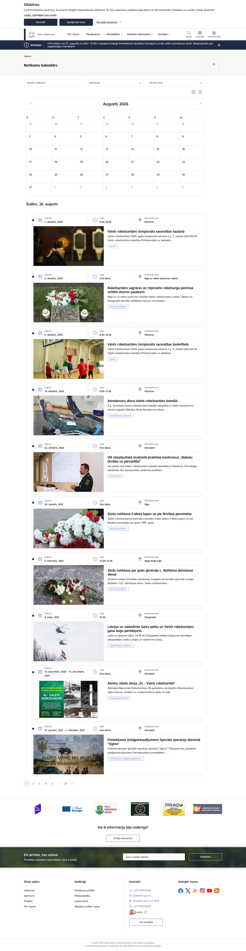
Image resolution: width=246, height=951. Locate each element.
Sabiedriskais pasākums (121, 415)
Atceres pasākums (118, 306)
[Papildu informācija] (145, 912)
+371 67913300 (142, 890)
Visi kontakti (146, 922)
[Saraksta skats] (201, 92)
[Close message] (219, 45)
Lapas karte (81, 901)
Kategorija (94, 82)
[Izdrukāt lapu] (213, 64)
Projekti (28, 901)
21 (65, 783)
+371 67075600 (142, 906)
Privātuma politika (85, 890)
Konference (115, 476)
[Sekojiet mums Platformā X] (187, 890)
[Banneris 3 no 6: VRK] (106, 808)
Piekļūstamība (82, 895)
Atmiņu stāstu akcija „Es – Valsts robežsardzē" (142, 683)
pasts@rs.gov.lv (142, 895)
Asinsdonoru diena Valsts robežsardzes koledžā (142, 401)
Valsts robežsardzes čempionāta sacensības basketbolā (148, 344)
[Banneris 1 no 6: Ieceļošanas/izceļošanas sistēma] (38, 808)
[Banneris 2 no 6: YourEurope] (72, 808)
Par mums (29, 906)
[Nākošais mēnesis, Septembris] (200, 104)
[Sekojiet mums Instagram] (202, 890)
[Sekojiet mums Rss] (216, 890)
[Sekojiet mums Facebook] (180, 890)
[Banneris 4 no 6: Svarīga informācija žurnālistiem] (140, 808)
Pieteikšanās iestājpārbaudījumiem (126, 758)
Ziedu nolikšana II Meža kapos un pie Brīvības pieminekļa (150, 514)
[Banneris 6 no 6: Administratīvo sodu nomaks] (207, 808)
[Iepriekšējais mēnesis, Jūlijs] (31, 104)
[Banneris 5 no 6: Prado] (174, 808)
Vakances (29, 890)
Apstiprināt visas (76, 22)
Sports (113, 246)
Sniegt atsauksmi (123, 838)
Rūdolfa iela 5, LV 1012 (146, 901)
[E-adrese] (136, 912)
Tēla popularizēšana (119, 698)
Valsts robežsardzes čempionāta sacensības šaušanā (146, 231)
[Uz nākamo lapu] (72, 783)
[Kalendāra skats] (193, 92)
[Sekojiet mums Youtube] (209, 891)
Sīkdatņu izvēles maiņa (87, 906)
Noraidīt (40, 22)
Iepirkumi (29, 895)
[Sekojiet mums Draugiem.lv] (195, 891)
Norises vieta (156, 82)
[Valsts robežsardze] (41, 34)
